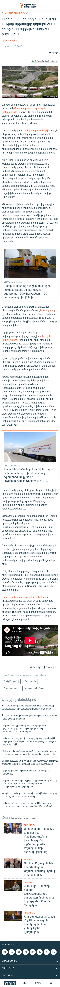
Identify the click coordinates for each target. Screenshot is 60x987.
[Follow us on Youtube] (19, 952)
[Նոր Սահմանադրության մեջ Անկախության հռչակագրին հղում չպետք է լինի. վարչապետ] (13, 916)
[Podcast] (47, 952)
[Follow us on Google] (54, 952)
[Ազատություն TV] (24, 983)
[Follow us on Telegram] (26, 952)
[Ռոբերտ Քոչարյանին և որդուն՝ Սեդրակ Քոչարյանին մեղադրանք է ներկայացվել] (13, 863)
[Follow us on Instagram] (33, 952)
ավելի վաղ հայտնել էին (37, 130)
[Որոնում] (51, 983)
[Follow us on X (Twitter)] (12, 952)
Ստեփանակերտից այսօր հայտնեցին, (23, 597)
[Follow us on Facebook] (5, 952)
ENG (38, 983)
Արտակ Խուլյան (9, 40)
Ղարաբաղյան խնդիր (15, 13)
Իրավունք (29, 859)
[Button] (53, 52)
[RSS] (40, 952)
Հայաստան (29, 825)
